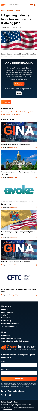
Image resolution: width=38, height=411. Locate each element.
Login (19, 93)
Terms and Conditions (9, 326)
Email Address (5, 369)
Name (3, 361)
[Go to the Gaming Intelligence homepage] (10, 5)
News (3, 11)
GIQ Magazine (6, 335)
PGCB (31, 112)
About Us (4, 309)
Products (10, 11)
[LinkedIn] (6, 395)
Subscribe (19, 84)
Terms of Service (7, 409)
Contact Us (5, 315)
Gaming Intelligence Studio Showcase (15, 341)
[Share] (36, 147)
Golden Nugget (6, 112)
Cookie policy (6, 321)
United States (15, 114)
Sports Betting (5, 114)
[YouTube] (10, 395)
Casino (17, 11)
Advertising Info (7, 312)
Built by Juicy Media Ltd (9, 402)
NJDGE (17, 112)
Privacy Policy (6, 318)
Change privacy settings (10, 323)
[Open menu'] (31, 5)
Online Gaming (24, 112)
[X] (2, 395)
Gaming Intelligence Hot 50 (11, 338)
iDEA (12, 112)
